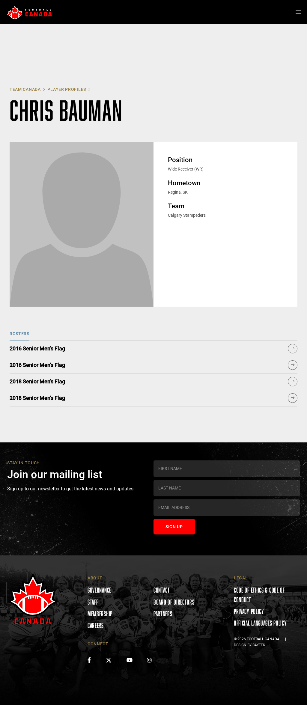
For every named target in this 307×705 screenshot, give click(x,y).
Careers (96, 625)
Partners (163, 613)
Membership (100, 613)
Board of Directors (174, 602)
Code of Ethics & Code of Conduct (259, 594)
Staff (93, 602)
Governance (99, 590)
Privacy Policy (249, 611)
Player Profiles (66, 89)
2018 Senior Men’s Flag (37, 381)
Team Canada (25, 89)
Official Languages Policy (260, 623)
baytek (258, 645)
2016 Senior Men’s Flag (37, 348)
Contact (162, 590)
